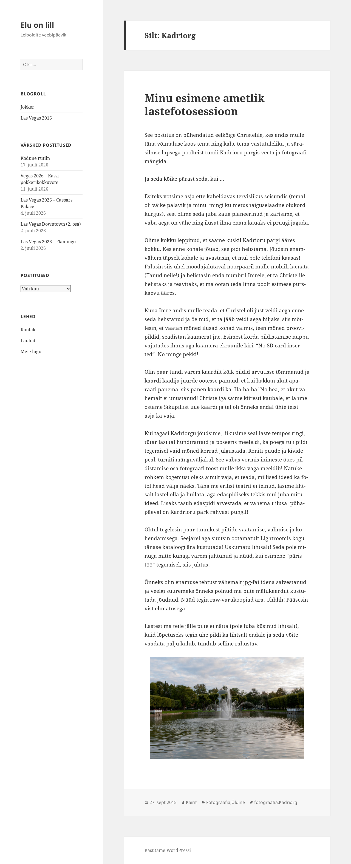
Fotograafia (218, 802)
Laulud (28, 341)
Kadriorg (288, 802)
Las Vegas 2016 (36, 118)
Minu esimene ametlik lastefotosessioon (205, 104)
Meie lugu (31, 352)
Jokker (27, 107)
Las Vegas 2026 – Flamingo (48, 242)
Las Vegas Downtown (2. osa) (51, 224)
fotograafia (266, 802)
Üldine (238, 802)
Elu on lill (37, 25)
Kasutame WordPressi (168, 850)
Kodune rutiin (35, 158)
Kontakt (29, 330)
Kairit (191, 802)
